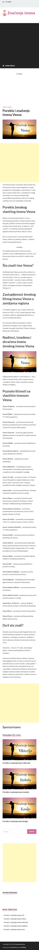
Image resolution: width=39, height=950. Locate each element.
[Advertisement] (19, 42)
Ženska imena (7, 107)
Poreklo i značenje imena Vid (14, 915)
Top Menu (8, 2)
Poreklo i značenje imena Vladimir (16, 926)
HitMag (23, 947)
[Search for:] (19, 831)
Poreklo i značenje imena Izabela (16, 792)
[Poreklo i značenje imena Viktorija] (19, 761)
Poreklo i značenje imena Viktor (15, 919)
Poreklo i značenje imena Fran (14, 929)
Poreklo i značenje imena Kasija (15, 821)
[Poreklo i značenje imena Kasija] (19, 819)
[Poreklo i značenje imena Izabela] (19, 790)
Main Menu (10, 66)
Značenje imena (20, 944)
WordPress (14, 947)
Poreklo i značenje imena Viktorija (16, 763)
